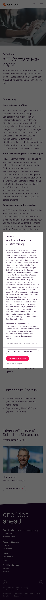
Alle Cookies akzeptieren (17, 359)
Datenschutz (20, 343)
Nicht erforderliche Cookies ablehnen (22, 352)
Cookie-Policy (31, 343)
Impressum (10, 343)
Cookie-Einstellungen (14, 364)
